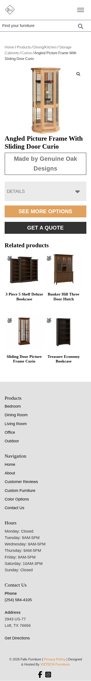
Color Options (17, 499)
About (10, 473)
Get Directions (17, 638)
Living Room (16, 424)
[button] (78, 74)
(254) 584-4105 (18, 600)
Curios (26, 53)
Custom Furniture (20, 490)
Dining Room (16, 415)
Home (9, 47)
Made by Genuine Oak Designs (45, 163)
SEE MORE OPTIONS (45, 211)
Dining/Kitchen (45, 47)
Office (10, 432)
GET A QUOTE (45, 228)
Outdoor (12, 441)
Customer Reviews (21, 482)
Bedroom (13, 406)
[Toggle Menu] (80, 10)
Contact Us (14, 508)
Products (24, 47)
